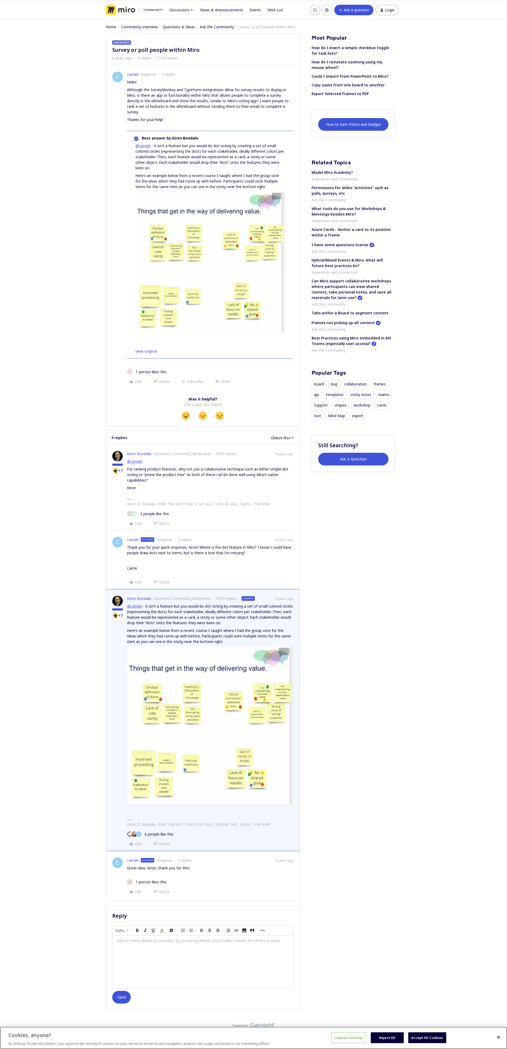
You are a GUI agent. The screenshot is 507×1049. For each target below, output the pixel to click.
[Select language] (327, 10)
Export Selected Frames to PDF (340, 93)
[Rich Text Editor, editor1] (202, 962)
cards (382, 405)
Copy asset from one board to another (348, 84)
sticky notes (360, 394)
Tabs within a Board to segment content (350, 312)
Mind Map (336, 415)
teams (383, 394)
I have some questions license (340, 244)
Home (111, 26)
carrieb (133, 74)
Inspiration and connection (335, 178)
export (357, 415)
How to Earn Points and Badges (353, 124)
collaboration (355, 383)
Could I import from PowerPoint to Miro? (350, 76)
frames (380, 383)
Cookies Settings (348, 1037)
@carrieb (143, 145)
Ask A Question (353, 458)
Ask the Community (217, 26)
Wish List (275, 9)
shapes (341, 405)
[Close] (498, 1037)
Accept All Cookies (427, 1037)
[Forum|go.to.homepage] (134, 10)
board (319, 383)
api (316, 394)
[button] (353, 10)
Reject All (387, 1037)
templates (335, 394)
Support (321, 405)
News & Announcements (221, 9)
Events (255, 9)
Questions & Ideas (179, 26)
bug (334, 383)
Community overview (139, 26)
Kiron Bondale (139, 453)
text (317, 415)
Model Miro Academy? (332, 172)
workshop (362, 405)
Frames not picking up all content (343, 322)
